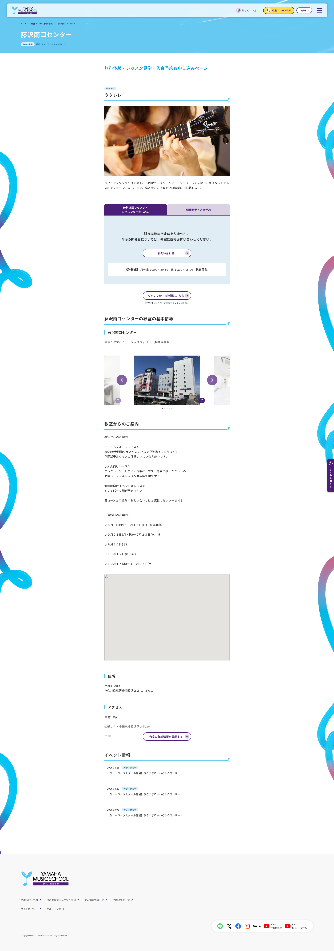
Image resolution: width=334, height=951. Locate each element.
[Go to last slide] (122, 380)
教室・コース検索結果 (42, 23)
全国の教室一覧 (121, 899)
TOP (23, 23)
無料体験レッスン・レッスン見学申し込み (135, 209)
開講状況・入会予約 (198, 210)
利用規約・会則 (29, 899)
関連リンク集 (54, 908)
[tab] (162, 408)
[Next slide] (212, 380)
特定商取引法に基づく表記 (61, 899)
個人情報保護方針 (94, 899)
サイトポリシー (29, 908)
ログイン (304, 10)
